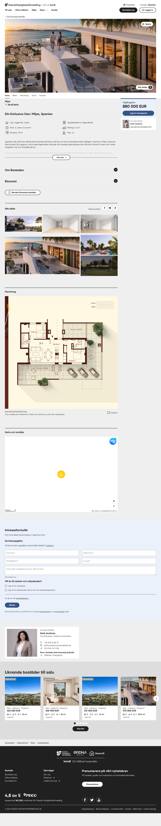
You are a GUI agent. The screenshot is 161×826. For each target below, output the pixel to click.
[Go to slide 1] (75, 723)
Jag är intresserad (138, 113)
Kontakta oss (128, 10)
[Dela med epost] (109, 208)
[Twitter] (92, 800)
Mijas (33, 743)
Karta (34, 95)
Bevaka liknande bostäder (24, 192)
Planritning (24, 95)
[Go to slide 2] (78, 723)
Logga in (149, 10)
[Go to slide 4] (83, 723)
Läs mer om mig (51, 648)
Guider (54, 10)
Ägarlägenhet (43, 743)
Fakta (7, 95)
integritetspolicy (22, 598)
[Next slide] (156, 698)
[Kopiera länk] (115, 208)
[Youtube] (99, 800)
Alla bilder (144, 87)
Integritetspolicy (45, 612)
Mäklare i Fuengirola (53, 655)
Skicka (12, 605)
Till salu (8, 10)
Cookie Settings (150, 809)
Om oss (47, 774)
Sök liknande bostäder (16, 16)
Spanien (152, 5)
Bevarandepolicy (103, 809)
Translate (130, 5)
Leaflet (95, 511)
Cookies (128, 809)
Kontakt (42, 95)
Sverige (143, 5)
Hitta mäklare (21, 10)
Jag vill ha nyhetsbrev (16, 586)
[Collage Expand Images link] (61, 245)
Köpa (42, 10)
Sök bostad (9, 743)
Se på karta (13, 104)
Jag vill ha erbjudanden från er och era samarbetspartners (31, 590)
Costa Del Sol (22, 743)
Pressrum (48, 777)
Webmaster (138, 809)
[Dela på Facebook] (103, 208)
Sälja (34, 10)
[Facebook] (85, 800)
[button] (61, 474)
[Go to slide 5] (86, 723)
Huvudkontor (11, 781)
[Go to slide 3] (81, 723)
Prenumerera (92, 784)
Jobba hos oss (50, 781)
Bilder (15, 95)
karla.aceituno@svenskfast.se (57, 645)
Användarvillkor (59, 612)
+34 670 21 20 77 (51, 642)
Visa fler (80, 728)
